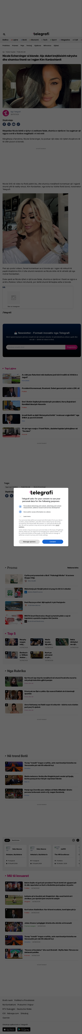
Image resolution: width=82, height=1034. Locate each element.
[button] (41, 516)
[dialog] (41, 517)
